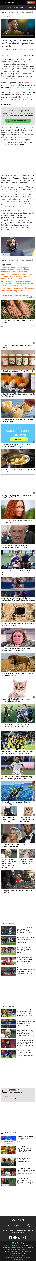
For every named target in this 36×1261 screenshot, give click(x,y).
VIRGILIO (10, 1245)
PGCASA (5, 1247)
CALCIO (6, 16)
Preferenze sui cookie (15, 1253)
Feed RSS (14, 1232)
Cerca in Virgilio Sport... (16, 1225)
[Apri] (2, 2)
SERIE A (13, 16)
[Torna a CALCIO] (2, 7)
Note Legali (14, 1251)
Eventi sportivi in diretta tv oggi (13, 1099)
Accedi (31, 2)
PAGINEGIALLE (17, 1245)
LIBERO (5, 1245)
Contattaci (19, 1230)
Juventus (11, 62)
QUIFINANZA (11, 1249)
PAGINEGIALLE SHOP (27, 1245)
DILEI (25, 1247)
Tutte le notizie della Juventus (12, 291)
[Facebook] (10, 1239)
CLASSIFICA (30, 7)
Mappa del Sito (28, 1230)
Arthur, (27, 83)
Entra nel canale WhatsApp (19, 121)
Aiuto (24, 1253)
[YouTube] (15, 1239)
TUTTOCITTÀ (20, 1247)
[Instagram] (24, 1239)
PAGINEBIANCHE (12, 1247)
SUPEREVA (25, 1249)
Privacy (21, 1251)
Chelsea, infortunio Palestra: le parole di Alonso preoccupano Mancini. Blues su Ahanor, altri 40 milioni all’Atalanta (16, 270)
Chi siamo (7, 1251)
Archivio (21, 1232)
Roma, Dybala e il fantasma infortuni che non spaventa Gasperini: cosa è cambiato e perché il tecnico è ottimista (18, 276)
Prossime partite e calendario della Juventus (17, 288)
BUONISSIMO (18, 1249)
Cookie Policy (28, 1251)
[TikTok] (19, 1239)
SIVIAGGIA (30, 1247)
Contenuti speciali (8, 1230)
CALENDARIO (19, 7)
